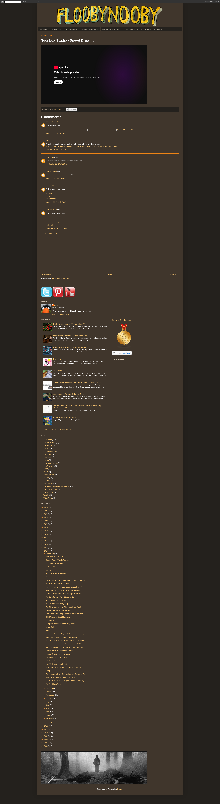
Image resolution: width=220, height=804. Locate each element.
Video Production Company (57, 122)
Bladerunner (47, 445)
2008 (46, 739)
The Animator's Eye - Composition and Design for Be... (66, 674)
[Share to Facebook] (74, 109)
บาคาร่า (49, 220)
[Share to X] (72, 109)
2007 (46, 743)
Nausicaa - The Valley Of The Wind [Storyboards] (64, 590)
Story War (49, 570)
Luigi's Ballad (50, 627)
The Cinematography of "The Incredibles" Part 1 (70, 324)
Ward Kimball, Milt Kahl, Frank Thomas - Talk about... (65, 640)
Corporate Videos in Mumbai (85, 146)
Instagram (43, 29)
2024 (46, 514)
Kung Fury (49, 577)
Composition (48, 454)
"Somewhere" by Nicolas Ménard (58, 610)
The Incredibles (49, 492)
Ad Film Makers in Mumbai (127, 130)
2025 (46, 511)
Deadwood (47, 457)
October (49, 692)
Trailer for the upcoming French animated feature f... (65, 614)
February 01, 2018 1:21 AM (56, 228)
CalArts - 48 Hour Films (54, 567)
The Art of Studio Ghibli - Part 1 (64, 417)
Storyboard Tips (71, 29)
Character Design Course (89, 29)
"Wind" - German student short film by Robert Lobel (65, 647)
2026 (46, 507)
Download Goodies (50, 463)
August (49, 698)
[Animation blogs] (124, 348)
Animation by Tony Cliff (54, 557)
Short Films (47, 483)
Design (46, 460)
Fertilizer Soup (51, 661)
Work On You (58, 371)
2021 (46, 524)
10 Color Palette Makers (55, 563)
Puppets (46, 480)
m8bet (48, 196)
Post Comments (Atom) (60, 279)
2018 (46, 534)
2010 (46, 733)
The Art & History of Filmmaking (152, 29)
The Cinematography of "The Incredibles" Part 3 (70, 347)
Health (45, 472)
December (50, 554)
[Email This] (67, 109)
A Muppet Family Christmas (56, 600)
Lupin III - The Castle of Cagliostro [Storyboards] (63, 594)
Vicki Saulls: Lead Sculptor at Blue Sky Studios (63, 667)
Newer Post (46, 274)
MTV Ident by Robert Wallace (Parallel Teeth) (60, 429)
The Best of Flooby (50, 489)
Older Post (174, 274)
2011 (46, 729)
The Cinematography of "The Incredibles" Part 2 (70, 336)
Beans (48, 630)
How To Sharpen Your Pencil (56, 664)
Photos (46, 478)
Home (110, 274)
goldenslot (50, 225)
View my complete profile (61, 314)
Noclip (48, 671)
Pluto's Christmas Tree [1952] (57, 604)
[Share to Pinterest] (76, 109)
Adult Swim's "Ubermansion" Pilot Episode (61, 637)
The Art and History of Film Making (56, 486)
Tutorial (46, 495)
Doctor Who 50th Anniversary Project (59, 651)
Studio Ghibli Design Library (112, 29)
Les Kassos (50, 620)
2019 (46, 531)
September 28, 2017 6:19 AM (57, 164)
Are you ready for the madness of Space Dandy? (64, 587)
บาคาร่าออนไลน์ (52, 222)
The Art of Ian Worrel (53, 684)
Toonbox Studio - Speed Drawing (58, 654)
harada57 (50, 157)
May (48, 708)
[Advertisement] (110, 254)
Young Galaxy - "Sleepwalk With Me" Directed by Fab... (66, 580)
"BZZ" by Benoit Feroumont (56, 573)
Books (45, 448)
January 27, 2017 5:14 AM (56, 133)
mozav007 (50, 186)
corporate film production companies (102, 130)
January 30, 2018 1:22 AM (56, 178)
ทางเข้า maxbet (52, 194)
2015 (46, 544)
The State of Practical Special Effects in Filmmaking (65, 634)
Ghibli (45, 469)
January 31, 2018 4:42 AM (56, 202)
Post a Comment (50, 233)
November (50, 688)
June (48, 705)
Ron (56, 305)
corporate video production (56, 130)
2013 (46, 551)
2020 (46, 527)
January (49, 722)
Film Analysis (48, 466)
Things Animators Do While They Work (60, 624)
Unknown (50, 141)
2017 (46, 537)
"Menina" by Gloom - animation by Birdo (60, 677)
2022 (46, 521)
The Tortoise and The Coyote (56, 657)
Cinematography (132, 29)
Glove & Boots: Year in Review (57, 560)
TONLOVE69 (51, 172)
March (48, 715)
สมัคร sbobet (51, 199)
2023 (46, 517)
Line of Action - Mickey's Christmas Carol (68, 394)
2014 (46, 548)
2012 (46, 726)
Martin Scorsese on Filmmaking (57, 584)
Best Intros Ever (49, 443)
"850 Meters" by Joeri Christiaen (58, 617)
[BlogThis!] (69, 109)
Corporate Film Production (107, 146)
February (49, 718)
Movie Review (48, 475)
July (48, 702)
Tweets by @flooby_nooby (122, 320)
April (48, 712)
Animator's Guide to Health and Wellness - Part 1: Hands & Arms (77, 382)
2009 (46, 736)
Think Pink (57, 359)
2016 (46, 541)
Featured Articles (56, 29)
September (50, 695)
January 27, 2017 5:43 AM (56, 150)
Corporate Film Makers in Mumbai (59, 146)
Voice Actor (47, 498)
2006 (46, 746)
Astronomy (47, 440)
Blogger (120, 789)
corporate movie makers (77, 130)
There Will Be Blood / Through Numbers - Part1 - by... (65, 681)
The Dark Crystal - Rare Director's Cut (60, 597)
